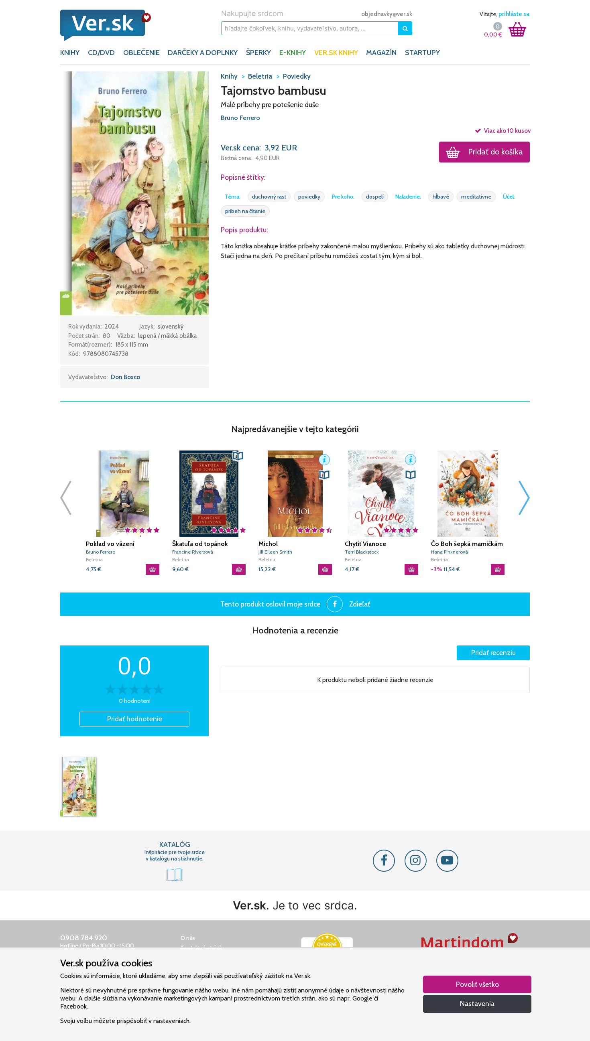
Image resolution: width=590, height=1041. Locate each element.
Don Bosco (125, 377)
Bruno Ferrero (240, 118)
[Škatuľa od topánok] (209, 493)
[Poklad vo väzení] (122, 493)
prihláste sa (513, 14)
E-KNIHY (292, 52)
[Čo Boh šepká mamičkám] (468, 493)
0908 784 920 (83, 937)
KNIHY (69, 52)
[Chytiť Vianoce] (381, 493)
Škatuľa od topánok (200, 544)
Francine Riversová (192, 552)
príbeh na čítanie (245, 211)
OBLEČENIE (141, 52)
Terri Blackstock (362, 552)
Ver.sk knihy (336, 52)
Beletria (94, 559)
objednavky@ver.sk (386, 14)
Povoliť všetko (477, 984)
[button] (134, 193)
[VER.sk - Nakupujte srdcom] (114, 25)
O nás (188, 938)
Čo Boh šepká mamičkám (467, 544)
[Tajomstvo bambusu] (78, 786)
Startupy (422, 52)
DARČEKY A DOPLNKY (203, 52)
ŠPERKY (258, 52)
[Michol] (295, 493)
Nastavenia (477, 1003)
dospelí (375, 196)
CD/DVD (101, 52)
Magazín (381, 52)
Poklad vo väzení (110, 544)
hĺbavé (441, 196)
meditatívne (476, 196)
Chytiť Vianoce (365, 544)
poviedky (309, 196)
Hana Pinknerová (449, 552)
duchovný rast (269, 196)
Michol (268, 544)
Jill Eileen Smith (275, 552)
